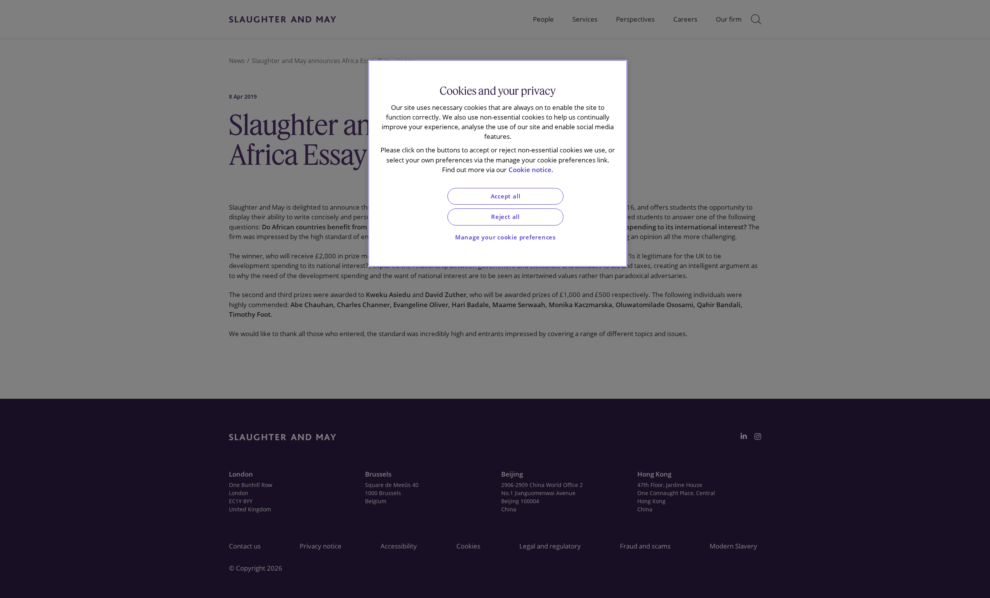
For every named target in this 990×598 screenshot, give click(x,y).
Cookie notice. (531, 169)
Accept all (506, 196)
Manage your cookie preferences (505, 237)
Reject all (505, 217)
